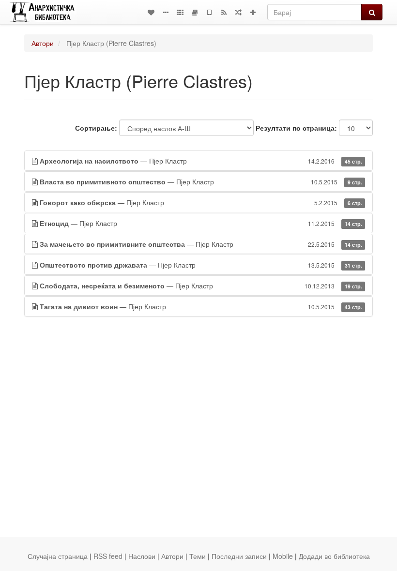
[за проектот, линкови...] (165, 12)
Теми (197, 556)
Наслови (141, 556)
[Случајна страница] (238, 12)
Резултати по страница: (296, 128)
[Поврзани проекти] (180, 12)
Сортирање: (96, 128)
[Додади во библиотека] (252, 12)
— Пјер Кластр (201, 160)
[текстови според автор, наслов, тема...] (151, 12)
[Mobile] (209, 12)
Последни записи (239, 556)
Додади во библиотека (334, 556)
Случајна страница (58, 556)
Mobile (283, 556)
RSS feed (107, 556)
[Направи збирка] (194, 12)
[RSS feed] (223, 12)
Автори (42, 43)
